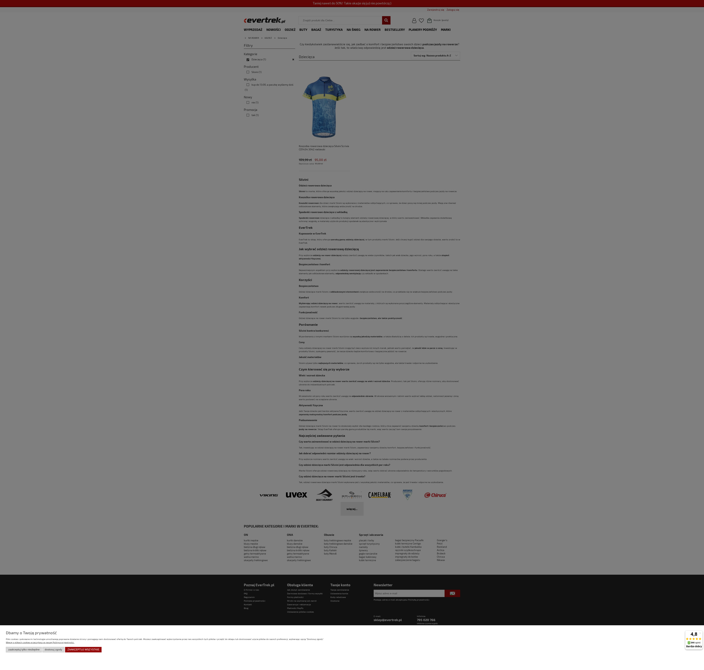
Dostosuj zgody (53, 649)
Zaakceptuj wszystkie (83, 649)
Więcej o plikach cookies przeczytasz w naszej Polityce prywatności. (40, 642)
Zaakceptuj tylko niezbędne (24, 649)
